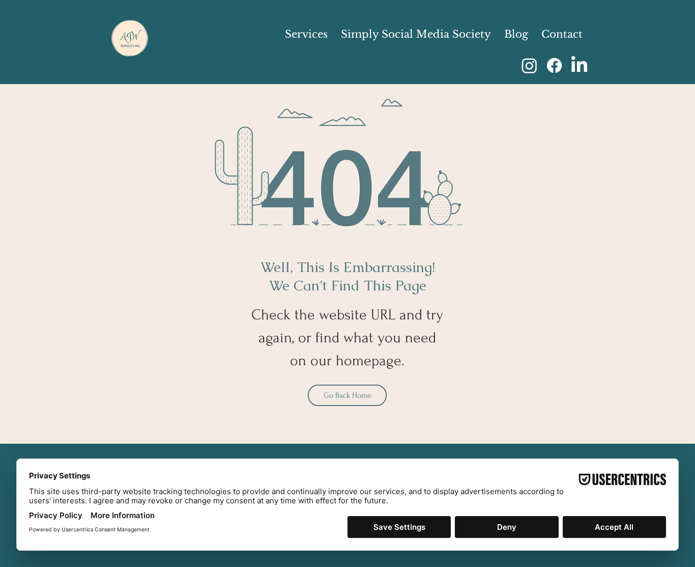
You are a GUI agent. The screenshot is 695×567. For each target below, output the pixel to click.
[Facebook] (554, 65)
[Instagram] (529, 65)
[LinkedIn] (579, 65)
